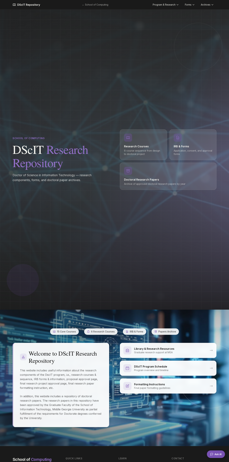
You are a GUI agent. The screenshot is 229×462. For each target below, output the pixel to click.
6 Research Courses (103, 331)
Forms (188, 4)
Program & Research (164, 4)
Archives (205, 4)
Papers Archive (167, 331)
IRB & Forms (136, 331)
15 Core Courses (66, 331)
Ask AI (218, 454)
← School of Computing (95, 4)
